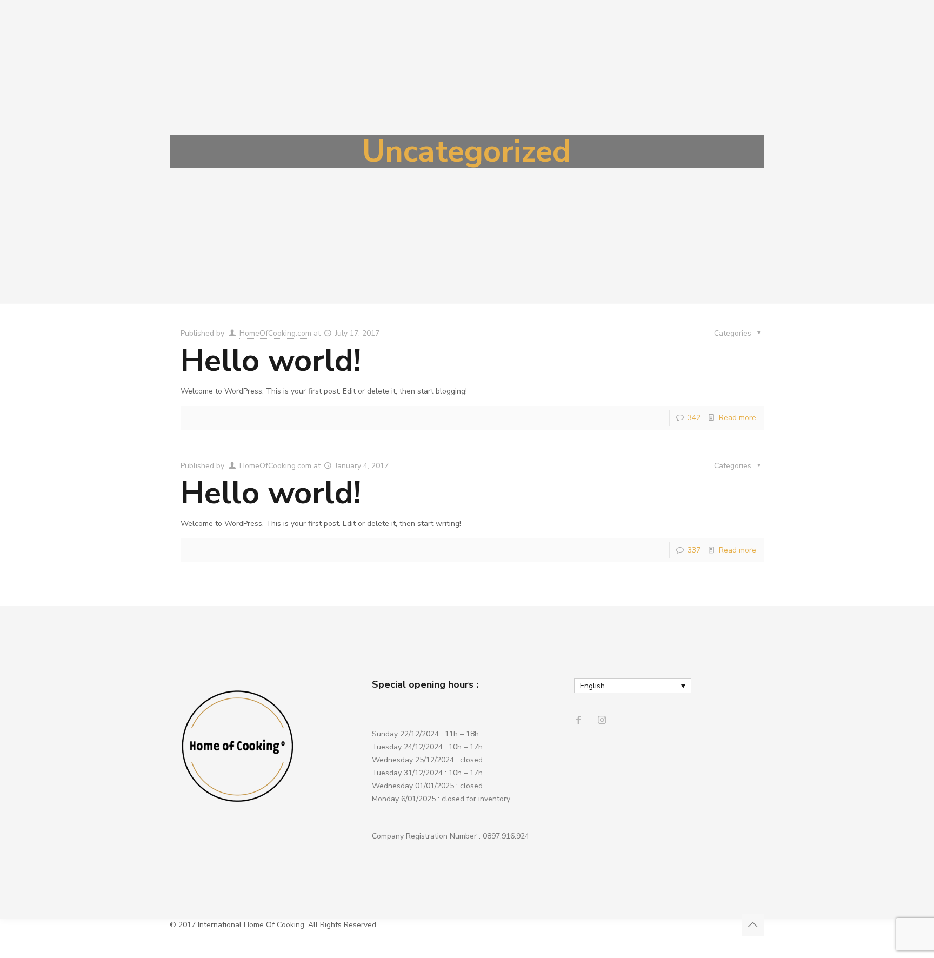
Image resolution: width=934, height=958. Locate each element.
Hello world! (271, 360)
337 (694, 550)
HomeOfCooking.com (275, 333)
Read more (737, 418)
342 (694, 418)
